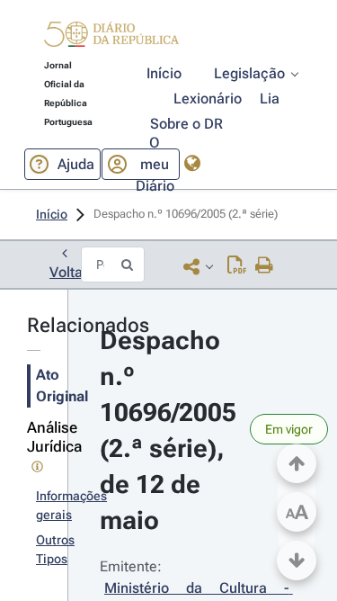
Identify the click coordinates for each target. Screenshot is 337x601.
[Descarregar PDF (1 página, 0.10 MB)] (236, 266)
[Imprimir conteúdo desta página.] (264, 266)
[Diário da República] (111, 38)
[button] (111, 37)
